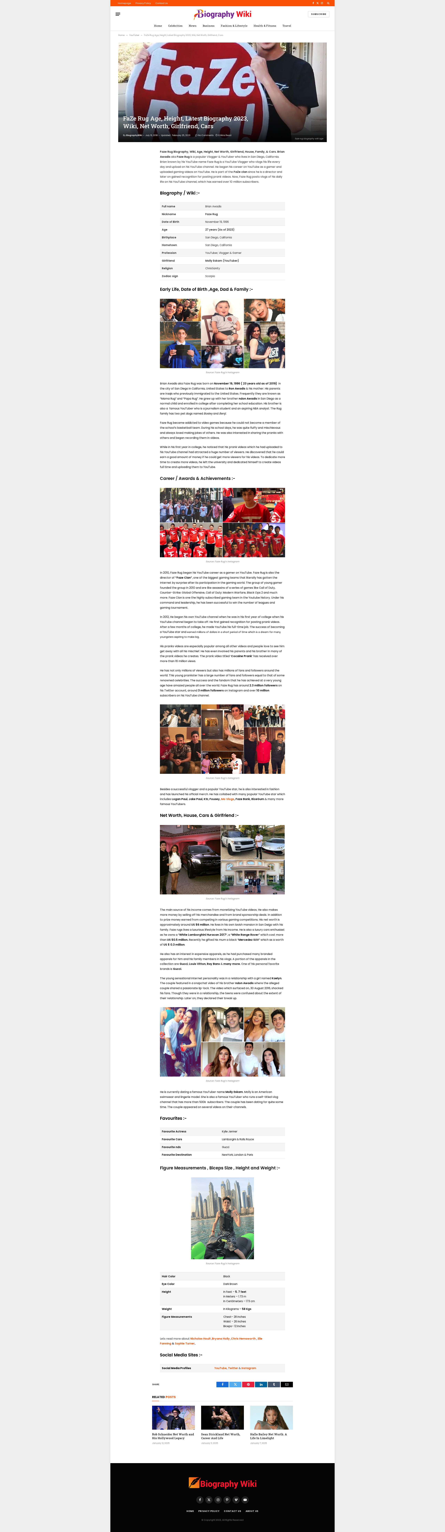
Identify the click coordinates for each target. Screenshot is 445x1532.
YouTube (220, 1368)
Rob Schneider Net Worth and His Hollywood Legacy (173, 1436)
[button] (327, 3)
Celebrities (175, 25)
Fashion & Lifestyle (234, 25)
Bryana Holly (221, 1339)
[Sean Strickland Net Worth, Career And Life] (222, 1418)
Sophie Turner (185, 1343)
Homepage (124, 3)
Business (209, 25)
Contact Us (161, 3)
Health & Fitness (265, 25)
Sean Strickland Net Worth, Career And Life (220, 1436)
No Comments (206, 135)
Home (158, 25)
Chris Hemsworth (243, 1339)
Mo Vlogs (227, 799)
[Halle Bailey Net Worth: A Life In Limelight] (271, 1418)
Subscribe (318, 14)
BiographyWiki (134, 135)
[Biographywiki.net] (222, 14)
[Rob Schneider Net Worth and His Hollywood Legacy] (173, 1418)
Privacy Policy (143, 3)
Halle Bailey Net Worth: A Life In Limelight (268, 1436)
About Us (252, 1511)
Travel (286, 25)
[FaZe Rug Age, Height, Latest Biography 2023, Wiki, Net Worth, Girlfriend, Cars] (222, 92)
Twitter (232, 1368)
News (192, 25)
